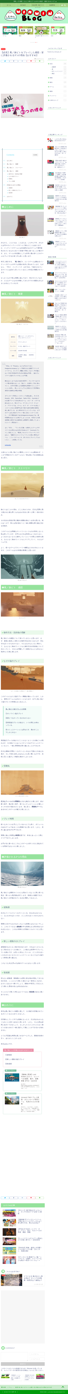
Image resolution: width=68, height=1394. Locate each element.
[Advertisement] (22, 78)
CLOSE (35, 154)
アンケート (57, 95)
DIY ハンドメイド (58, 71)
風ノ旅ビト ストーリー (15, 167)
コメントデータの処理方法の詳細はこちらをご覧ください (23, 1370)
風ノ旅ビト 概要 (12, 164)
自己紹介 (23, 5)
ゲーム (3, 49)
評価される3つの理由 (14, 185)
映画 (57, 77)
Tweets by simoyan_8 (54, 52)
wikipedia (8, 445)
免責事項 (52, 5)
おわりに (10, 196)
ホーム (9, 5)
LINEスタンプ (57, 100)
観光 (57, 82)
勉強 (57, 91)
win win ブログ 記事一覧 (10, 1391)
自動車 (58, 67)
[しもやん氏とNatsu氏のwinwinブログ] (34, 21)
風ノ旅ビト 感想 (12, 171)
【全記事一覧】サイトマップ (37, 5)
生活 (58, 63)
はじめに (10, 160)
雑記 (58, 73)
